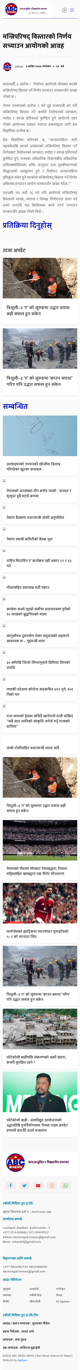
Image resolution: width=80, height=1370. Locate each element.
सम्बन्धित (15, 407)
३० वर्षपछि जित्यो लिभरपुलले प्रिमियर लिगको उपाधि (38, 665)
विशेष (6, 1301)
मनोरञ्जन (60, 1289)
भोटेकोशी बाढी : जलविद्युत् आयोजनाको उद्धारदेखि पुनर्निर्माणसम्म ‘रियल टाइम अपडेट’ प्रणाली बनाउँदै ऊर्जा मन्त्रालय (37, 1125)
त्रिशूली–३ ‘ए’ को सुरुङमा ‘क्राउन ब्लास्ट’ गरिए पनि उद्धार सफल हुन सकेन (40, 381)
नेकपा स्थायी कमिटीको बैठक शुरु (30, 539)
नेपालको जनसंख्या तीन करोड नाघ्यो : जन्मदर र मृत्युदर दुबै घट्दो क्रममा (39, 493)
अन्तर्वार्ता (34, 1289)
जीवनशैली (34, 1301)
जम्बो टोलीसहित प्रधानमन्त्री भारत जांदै (33, 748)
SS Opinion (63, 1301)
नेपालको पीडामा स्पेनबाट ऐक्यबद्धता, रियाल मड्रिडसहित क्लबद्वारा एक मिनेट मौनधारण (37, 871)
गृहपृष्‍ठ (7, 1289)
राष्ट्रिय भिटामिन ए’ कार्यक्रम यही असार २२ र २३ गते (39, 563)
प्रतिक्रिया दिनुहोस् (27, 225)
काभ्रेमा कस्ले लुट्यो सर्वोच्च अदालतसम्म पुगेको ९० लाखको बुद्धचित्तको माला (39, 611)
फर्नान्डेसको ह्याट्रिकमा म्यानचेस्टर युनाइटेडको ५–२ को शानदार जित (37, 934)
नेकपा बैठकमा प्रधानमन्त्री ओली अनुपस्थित (35, 518)
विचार (59, 1295)
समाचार (7, 1295)
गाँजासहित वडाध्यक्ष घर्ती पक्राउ (28, 587)
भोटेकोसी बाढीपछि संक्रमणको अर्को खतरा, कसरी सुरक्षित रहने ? (36, 1060)
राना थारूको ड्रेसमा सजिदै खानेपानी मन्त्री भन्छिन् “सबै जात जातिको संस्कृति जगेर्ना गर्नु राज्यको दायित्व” (40, 721)
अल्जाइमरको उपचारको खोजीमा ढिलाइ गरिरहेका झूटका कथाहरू (33, 467)
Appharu (22, 1360)
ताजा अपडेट (14, 250)
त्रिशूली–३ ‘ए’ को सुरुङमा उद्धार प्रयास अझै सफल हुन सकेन (38, 311)
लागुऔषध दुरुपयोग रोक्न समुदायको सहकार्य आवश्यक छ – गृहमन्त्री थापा (38, 638)
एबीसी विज (35, 1295)
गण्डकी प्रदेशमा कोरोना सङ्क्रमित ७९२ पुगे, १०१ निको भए (40, 692)
